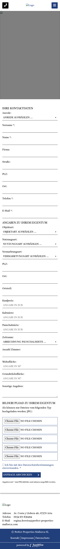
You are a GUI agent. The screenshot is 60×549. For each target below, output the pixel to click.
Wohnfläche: (9, 362)
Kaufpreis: (8, 301)
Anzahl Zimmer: (11, 349)
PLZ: (5, 174)
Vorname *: (8, 125)
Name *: (6, 137)
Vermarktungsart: (12, 252)
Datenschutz (42, 538)
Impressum (27, 538)
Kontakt (15, 538)
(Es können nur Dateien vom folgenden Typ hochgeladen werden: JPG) (26, 410)
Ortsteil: (7, 288)
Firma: (6, 150)
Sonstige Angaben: (12, 386)
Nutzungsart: (9, 239)
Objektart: (8, 227)
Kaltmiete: (8, 313)
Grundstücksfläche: (13, 374)
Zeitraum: (8, 337)
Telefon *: (7, 198)
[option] (30, 55)
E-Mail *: (7, 211)
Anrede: (6, 113)
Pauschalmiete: (10, 325)
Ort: (4, 186)
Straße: (6, 162)
